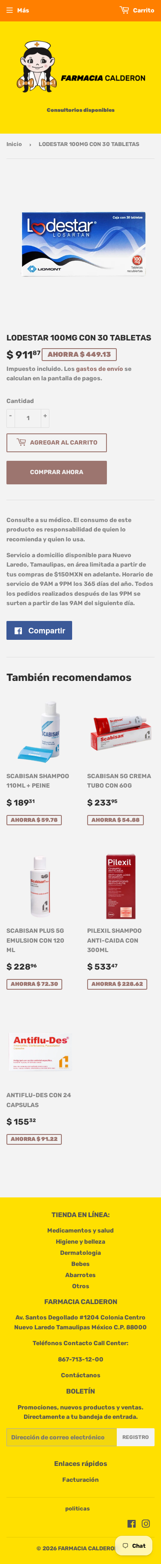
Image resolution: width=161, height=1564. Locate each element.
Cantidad (20, 401)
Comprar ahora (56, 472)
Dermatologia (80, 1253)
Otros (80, 1286)
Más (23, 10)
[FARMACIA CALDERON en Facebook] (131, 1525)
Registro (135, 1437)
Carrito (143, 10)
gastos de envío (99, 369)
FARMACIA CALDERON (88, 1548)
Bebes (80, 1264)
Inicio (14, 144)
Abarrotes (80, 1275)
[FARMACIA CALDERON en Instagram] (146, 1525)
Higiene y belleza (80, 1241)
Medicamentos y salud (80, 1230)
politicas (77, 1508)
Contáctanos (80, 1375)
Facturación (80, 1479)
